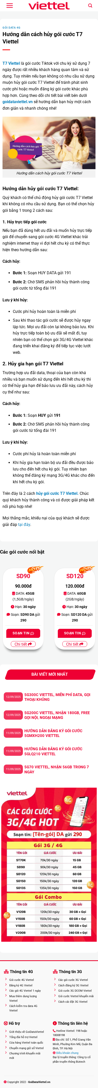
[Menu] (9, 5)
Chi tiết (21, 644)
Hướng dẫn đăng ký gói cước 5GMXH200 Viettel (53, 733)
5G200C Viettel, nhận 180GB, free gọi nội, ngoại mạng (57, 715)
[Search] (90, 5)
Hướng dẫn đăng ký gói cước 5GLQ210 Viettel (53, 751)
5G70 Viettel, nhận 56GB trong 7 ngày (56, 769)
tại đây (24, 524)
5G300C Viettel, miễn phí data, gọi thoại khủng (57, 697)
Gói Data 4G (11, 27)
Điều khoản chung (67, 1053)
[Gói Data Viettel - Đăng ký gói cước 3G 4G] (49, 6)
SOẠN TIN (21, 633)
